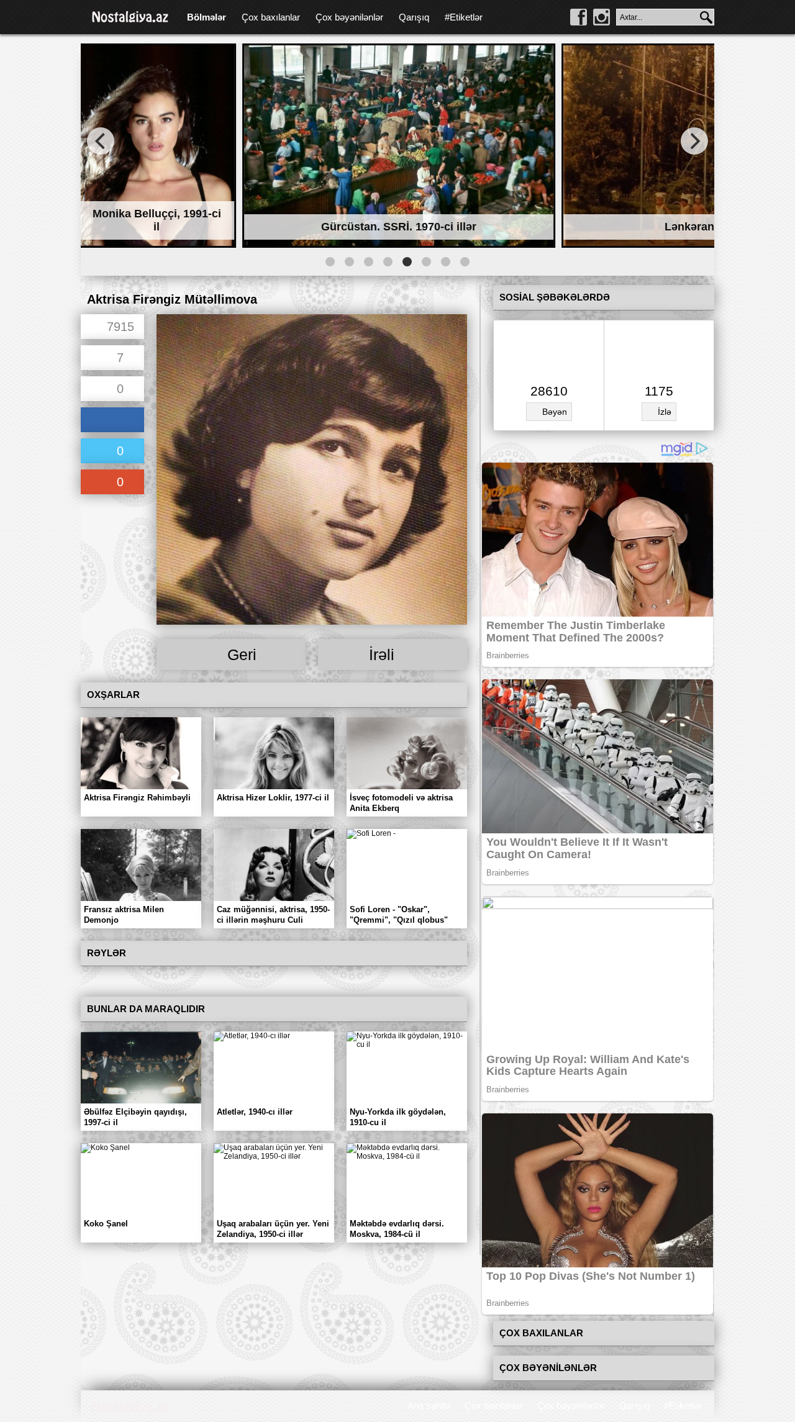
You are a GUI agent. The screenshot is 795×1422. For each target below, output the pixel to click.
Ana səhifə (428, 1405)
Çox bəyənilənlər (349, 17)
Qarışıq (414, 17)
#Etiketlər (464, 17)
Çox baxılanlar (271, 17)
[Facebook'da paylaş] (112, 420)
